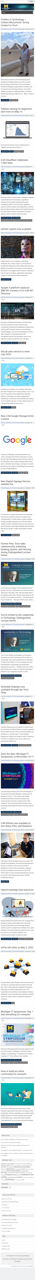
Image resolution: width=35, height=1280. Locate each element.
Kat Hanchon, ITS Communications (13, 29)
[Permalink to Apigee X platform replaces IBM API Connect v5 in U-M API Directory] (17, 320)
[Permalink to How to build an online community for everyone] (17, 1106)
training (21, 151)
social (8, 1177)
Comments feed (6, 1246)
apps (28, 1163)
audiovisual (21, 938)
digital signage (15, 535)
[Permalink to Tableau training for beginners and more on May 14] (17, 143)
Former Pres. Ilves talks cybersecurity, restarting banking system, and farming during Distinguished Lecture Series (16, 549)
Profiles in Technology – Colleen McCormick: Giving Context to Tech (15, 22)
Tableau (16, 151)
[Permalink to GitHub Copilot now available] (17, 259)
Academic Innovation (7, 1163)
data (28, 1167)
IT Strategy (4, 1205)
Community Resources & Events (10, 1222)
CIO (12, 1165)
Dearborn (3, 1169)
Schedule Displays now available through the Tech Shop (14, 689)
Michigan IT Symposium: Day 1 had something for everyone (17, 1013)
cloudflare (3, 220)
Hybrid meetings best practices (17, 889)
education (10, 1169)
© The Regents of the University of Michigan (17, 1255)
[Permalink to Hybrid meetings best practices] (17, 918)
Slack (15, 1126)
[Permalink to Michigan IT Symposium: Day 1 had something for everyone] (17, 1046)
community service (26, 1165)
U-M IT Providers (6, 1231)
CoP (31, 1165)
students (19, 1177)
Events (11, 151)
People (11, 100)
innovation (16, 1171)
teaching (29, 745)
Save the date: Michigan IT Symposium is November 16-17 (17, 755)
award (3, 1165)
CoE (14, 1165)
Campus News (4, 100)
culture (11, 1167)
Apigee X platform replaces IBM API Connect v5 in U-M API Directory (17, 290)
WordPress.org (5, 1249)
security (30, 220)
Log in (3, 1240)
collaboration (22, 745)
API (20, 343)
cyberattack (4, 606)
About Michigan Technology (9, 1219)
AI (21, 1163)
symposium (24, 814)
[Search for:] (14, 1)
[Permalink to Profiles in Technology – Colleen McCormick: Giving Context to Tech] (17, 77)
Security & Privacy (6, 1210)
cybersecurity (11, 220)
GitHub (13, 407)
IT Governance (5, 1207)
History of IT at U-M (7, 1225)
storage (25, 472)
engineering (17, 1169)
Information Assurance (20, 220)
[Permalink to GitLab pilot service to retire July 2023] (17, 387)
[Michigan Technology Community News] (17, 10)
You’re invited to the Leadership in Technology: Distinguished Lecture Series (17, 617)
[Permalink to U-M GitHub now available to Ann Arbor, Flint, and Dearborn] (17, 859)
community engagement (7, 814)
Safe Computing (16, 218)
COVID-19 (5, 1167)
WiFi (23, 1180)
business (7, 1165)
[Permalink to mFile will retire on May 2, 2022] (17, 980)
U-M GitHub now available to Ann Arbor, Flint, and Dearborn (16, 825)
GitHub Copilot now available (16, 229)
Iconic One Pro (14, 1266)
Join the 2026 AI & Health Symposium (11, 1142)
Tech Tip (3, 1179)
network (27, 1172)
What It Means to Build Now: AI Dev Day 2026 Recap (14, 1139)
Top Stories (15, 343)
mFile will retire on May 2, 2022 (17, 947)
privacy (14, 1175)
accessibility (18, 1163)
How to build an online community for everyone (13, 1073)
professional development (7, 678)
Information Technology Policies (10, 1202)
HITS (9, 1171)
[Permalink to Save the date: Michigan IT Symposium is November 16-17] (17, 789)
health (5, 1171)
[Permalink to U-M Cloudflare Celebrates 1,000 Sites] (17, 195)
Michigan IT (17, 814)
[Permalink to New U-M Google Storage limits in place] (17, 452)
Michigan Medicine (20, 1172)
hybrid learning (29, 938)
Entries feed (5, 1243)
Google (24, 343)
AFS (13, 1003)
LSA (8, 1172)
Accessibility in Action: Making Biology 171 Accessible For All (16, 1150)
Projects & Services (6, 218)
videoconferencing (18, 1179)
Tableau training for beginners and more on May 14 (16, 110)
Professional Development (7, 603)
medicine (12, 1172)
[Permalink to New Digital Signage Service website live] (17, 512)
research (25, 1174)
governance (28, 1169)
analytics (25, 1163)
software (13, 1177)
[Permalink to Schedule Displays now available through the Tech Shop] (17, 725)
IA (16, 606)
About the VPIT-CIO (7, 1199)
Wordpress (31, 1266)
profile (16, 100)
